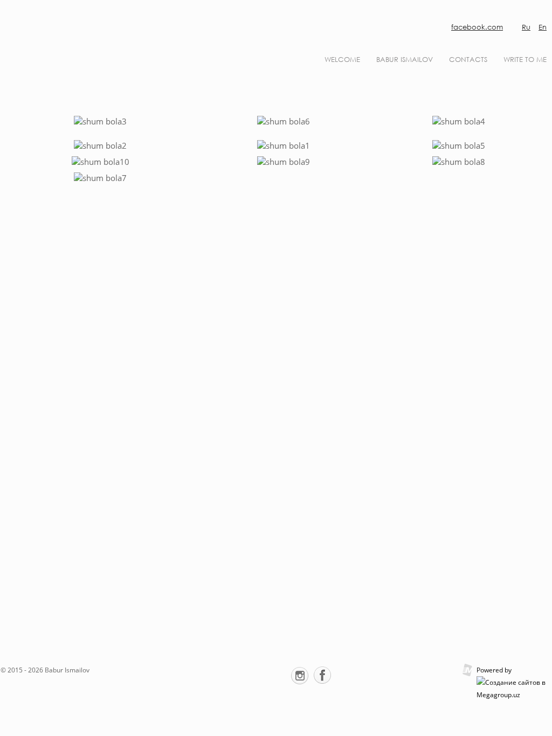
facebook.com (477, 27)
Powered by (494, 670)
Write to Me (525, 59)
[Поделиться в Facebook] (322, 675)
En (543, 27)
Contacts (468, 59)
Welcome (342, 59)
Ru (526, 27)
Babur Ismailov (404, 59)
